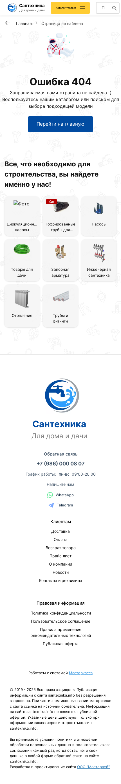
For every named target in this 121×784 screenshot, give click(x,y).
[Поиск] (114, 8)
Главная (24, 23)
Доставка (60, 531)
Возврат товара (61, 547)
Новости (61, 572)
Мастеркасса (81, 673)
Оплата (61, 539)
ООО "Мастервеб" (93, 766)
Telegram (65, 505)
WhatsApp (65, 495)
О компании (60, 564)
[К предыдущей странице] (7, 23)
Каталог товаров (66, 7)
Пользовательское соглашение (60, 621)
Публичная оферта (61, 643)
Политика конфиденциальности (60, 613)
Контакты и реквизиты (60, 580)
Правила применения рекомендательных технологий (60, 632)
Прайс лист (60, 555)
